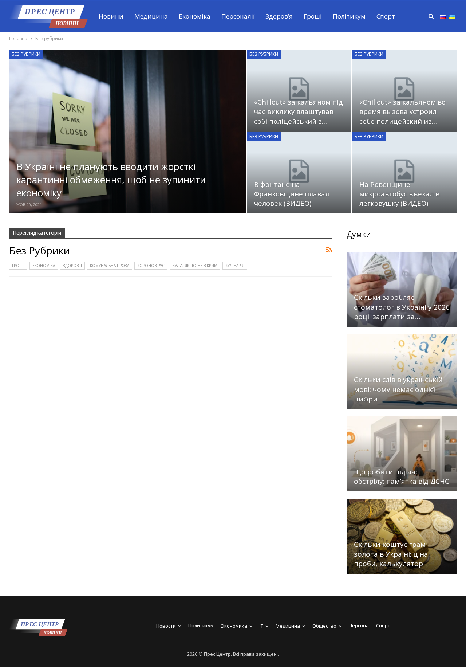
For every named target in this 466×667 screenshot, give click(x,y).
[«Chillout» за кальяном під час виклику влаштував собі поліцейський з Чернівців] (299, 91)
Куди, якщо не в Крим (195, 265)
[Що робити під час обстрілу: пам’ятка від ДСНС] (402, 454)
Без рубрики (26, 54)
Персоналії (237, 16)
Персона (359, 625)
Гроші (313, 16)
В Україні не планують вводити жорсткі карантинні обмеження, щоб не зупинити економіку (111, 180)
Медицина (151, 16)
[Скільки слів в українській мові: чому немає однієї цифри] (402, 371)
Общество (324, 626)
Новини (111, 16)
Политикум (201, 625)
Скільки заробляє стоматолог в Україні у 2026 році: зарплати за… (402, 307)
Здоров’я (279, 16)
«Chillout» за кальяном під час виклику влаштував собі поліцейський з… (298, 111)
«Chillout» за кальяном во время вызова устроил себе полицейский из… (402, 111)
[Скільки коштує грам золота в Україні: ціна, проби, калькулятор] (402, 536)
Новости (166, 626)
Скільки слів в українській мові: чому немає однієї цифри (398, 389)
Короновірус (151, 265)
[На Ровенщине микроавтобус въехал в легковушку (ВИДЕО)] (404, 173)
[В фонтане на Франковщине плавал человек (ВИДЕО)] (299, 173)
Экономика (234, 626)
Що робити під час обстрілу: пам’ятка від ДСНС (401, 476)
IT (261, 626)
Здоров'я (72, 265)
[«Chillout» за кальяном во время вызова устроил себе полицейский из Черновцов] (404, 91)
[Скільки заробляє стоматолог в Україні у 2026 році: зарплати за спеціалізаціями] (402, 289)
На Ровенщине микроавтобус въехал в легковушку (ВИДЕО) (399, 194)
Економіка (194, 16)
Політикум (349, 16)
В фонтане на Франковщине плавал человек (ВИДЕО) (291, 194)
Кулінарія (234, 265)
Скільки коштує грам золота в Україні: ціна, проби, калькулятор (392, 554)
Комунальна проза (109, 265)
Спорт (385, 16)
